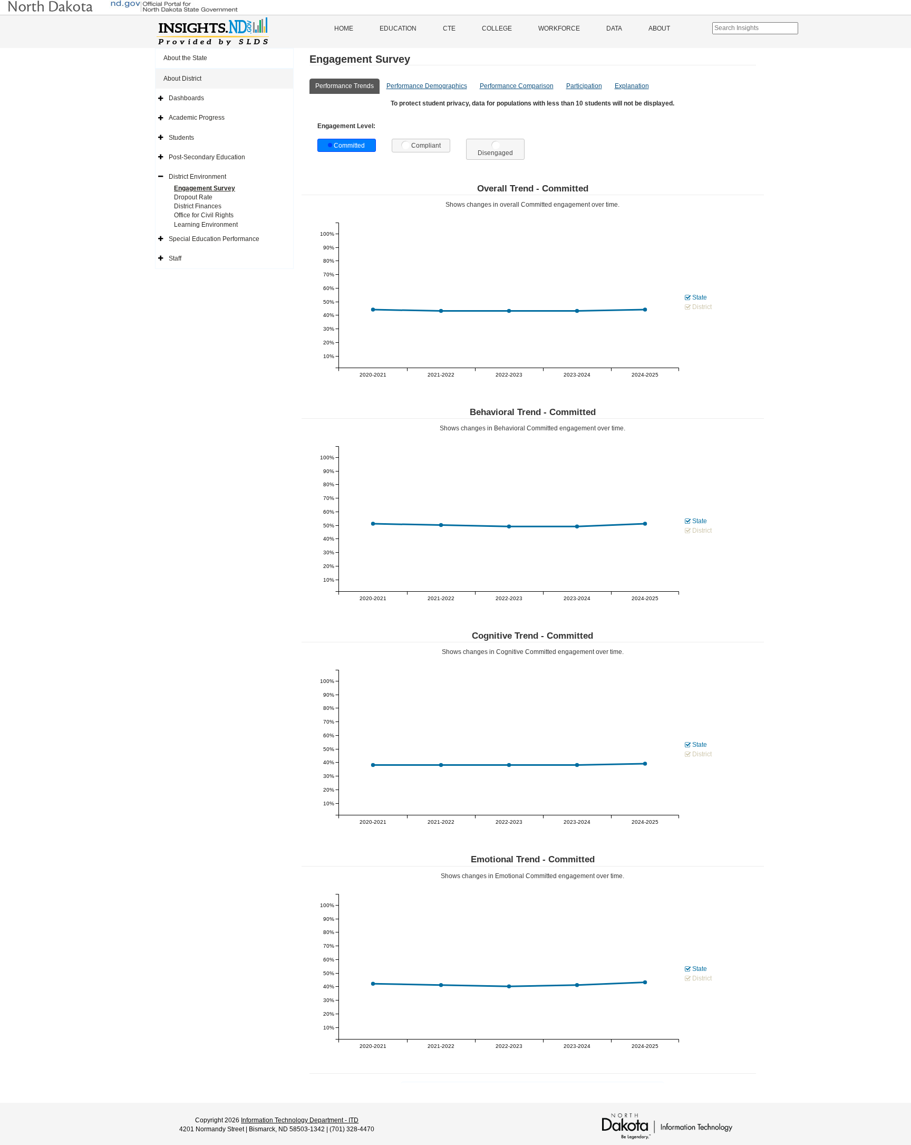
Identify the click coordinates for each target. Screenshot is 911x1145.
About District (182, 78)
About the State (185, 58)
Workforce (559, 28)
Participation (584, 86)
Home (343, 28)
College (497, 28)
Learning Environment (206, 224)
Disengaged (495, 153)
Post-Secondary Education (207, 157)
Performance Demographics (426, 86)
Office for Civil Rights (204, 215)
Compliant (426, 145)
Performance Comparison (517, 86)
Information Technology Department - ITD (299, 1120)
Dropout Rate (193, 197)
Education (398, 28)
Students (181, 137)
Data (614, 28)
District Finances (197, 206)
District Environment (197, 176)
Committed (349, 145)
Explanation (632, 86)
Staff (175, 258)
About (659, 28)
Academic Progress (197, 117)
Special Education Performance (214, 239)
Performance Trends (344, 86)
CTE (449, 28)
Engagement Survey (204, 188)
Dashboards (186, 98)
